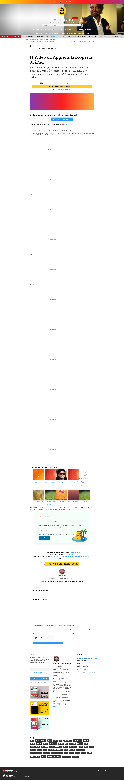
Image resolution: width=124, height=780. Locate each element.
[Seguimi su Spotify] (66, 89)
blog (32, 740)
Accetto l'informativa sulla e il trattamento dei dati (53, 534)
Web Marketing (66, 756)
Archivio (119, 770)
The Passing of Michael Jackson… (61, 482)
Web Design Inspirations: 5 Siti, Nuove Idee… (82, 41)
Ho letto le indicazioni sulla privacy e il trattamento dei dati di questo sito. (38, 674)
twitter (77, 753)
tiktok (71, 753)
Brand (49, 740)
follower (61, 743)
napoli (85, 746)
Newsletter (108, 770)
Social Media (56, 33)
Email (31, 667)
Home (30, 39)
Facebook (53, 743)
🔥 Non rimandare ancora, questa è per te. (62, 86)
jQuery (65, 746)
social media (47, 753)
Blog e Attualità (41, 740)
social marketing (36, 753)
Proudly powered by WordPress (9, 776)
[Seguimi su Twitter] (67, 89)
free (66, 743)
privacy (54, 534)
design (39, 743)
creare (86, 740)
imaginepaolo (35, 746)
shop (62, 581)
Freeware (72, 743)
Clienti (99, 770)
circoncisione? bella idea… (38, 502)
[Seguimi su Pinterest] (69, 89)
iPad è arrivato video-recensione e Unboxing (42, 41)
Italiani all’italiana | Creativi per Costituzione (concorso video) (73, 483)
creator (32, 743)
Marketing (47, 33)
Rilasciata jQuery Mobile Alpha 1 (39, 482)
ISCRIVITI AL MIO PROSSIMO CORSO (63, 564)
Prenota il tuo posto (43, 37)
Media (80, 746)
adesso (55, 706)
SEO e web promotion (55, 749)
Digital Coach (39, 33)
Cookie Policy (94, 770)
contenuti (77, 740)
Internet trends (55, 746)
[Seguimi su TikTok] (63, 89)
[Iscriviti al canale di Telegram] (4, 775)
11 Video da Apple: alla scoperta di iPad (46, 48)
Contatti (103, 770)
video (89, 753)
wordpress (75, 756)
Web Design (54, 756)
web (44, 757)
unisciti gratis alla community (79, 556)
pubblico (33, 749)
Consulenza (114, 770)
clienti (55, 740)
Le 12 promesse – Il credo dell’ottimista (61, 502)
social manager (80, 749)
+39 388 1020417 (117, 2)
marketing (73, 746)
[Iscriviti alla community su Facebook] (59, 89)
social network (57, 753)
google (80, 743)
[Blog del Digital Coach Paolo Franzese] (62, 15)
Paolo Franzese (47, 83)
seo (45, 749)
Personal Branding (67, 33)
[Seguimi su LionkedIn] (65, 89)
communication (68, 740)
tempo (65, 753)
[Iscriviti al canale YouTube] (62, 89)
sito (65, 749)
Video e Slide (35, 757)
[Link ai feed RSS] (70, 89)
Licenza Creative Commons (32, 776)
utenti (83, 753)
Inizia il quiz (44, 538)
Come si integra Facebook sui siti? (85, 502)
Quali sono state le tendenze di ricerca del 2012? (50, 483)
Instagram (45, 746)
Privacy (89, 770)
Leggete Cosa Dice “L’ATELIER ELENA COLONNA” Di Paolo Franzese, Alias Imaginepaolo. (84, 484)
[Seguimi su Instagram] (61, 89)
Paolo (62, 19)
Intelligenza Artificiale (81, 33)
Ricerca (39, 749)
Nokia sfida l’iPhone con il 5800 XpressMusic (50, 503)
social (71, 750)
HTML (86, 743)
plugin (91, 746)
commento (70, 554)
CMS (61, 740)
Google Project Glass (73, 501)
